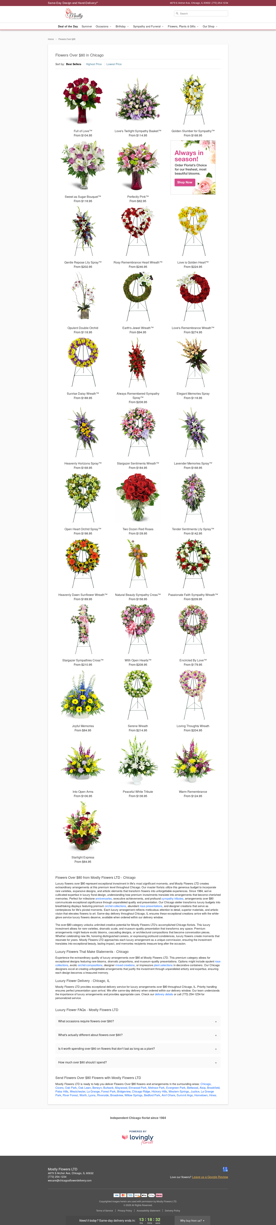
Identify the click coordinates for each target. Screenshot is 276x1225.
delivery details (164, 994)
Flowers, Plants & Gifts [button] (182, 26)
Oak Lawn (84, 1087)
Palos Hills (61, 1091)
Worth (83, 1095)
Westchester (77, 1091)
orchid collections (115, 906)
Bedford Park (152, 1095)
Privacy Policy (125, 1210)
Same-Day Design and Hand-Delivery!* (73, 3)
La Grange (93, 1091)
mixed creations (125, 965)
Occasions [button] (102, 26)
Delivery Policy (172, 1210)
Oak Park (71, 1087)
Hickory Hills (159, 1091)
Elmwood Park (138, 1087)
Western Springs (179, 1091)
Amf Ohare (168, 1095)
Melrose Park (156, 1087)
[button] (266, 1209)
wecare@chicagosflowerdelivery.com (70, 1180)
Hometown (201, 1095)
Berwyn (97, 1087)
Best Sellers (73, 64)
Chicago (206, 1084)
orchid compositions (90, 965)
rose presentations (151, 906)
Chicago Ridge (141, 1091)
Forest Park (108, 1091)
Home (51, 39)
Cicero (59, 1087)
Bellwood (192, 1087)
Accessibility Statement (148, 1210)
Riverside (103, 1095)
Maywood (121, 1087)
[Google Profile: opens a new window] (225, 1169)
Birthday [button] (121, 26)
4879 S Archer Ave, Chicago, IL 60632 (71, 1173)
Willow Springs (133, 1095)
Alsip (203, 1087)
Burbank (108, 1087)
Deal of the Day (68, 26)
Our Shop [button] (209, 26)
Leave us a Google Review (210, 1177)
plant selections (163, 965)
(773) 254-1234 (57, 1176)
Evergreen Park (176, 1087)
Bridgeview (123, 1091)
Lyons (92, 1095)
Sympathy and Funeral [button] (147, 26)
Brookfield (213, 1087)
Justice (195, 1091)
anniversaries (103, 898)
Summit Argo (185, 1095)
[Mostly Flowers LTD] (75, 14)
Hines (212, 1095)
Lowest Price (114, 64)
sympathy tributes (172, 898)
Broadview (116, 1095)
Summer (87, 26)
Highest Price (94, 64)
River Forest (70, 1095)
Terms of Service (104, 1210)
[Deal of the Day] (193, 167)
